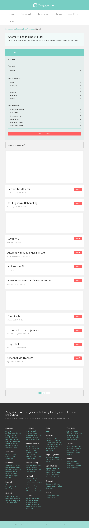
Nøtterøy (78, 448)
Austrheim (29, 433)
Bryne (56, 446)
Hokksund (8, 467)
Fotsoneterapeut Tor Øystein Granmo (29, 280)
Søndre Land (36, 504)
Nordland (29, 476)
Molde (36, 452)
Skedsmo (8, 445)
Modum (14, 471)
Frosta (35, 465)
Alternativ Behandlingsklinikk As (26, 252)
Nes (6, 441)
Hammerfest (12, 485)
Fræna (28, 448)
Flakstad (39, 483)
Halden (77, 463)
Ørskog (28, 458)
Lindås (28, 439)
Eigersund (49, 438)
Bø (52, 484)
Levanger (34, 467)
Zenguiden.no (10, 29)
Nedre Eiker (8, 473)
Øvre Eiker (8, 477)
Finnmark (8, 482)
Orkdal (48, 475)
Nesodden (11, 441)
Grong (39, 465)
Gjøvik (34, 498)
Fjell (40, 435)
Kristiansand (78, 433)
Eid (55, 457)
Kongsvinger (9, 498)
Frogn (15, 435)
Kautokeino (15, 487)
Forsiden (11, 14)
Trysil (7, 502)
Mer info (78, 189)
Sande (69, 450)
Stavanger (59, 444)
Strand (48, 446)
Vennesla (74, 439)
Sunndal (33, 454)
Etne (37, 435)
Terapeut (19, 29)
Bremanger (49, 457)
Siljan (60, 486)
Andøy (28, 481)
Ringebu (28, 504)
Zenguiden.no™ (48, 524)
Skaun (48, 477)
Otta (35, 502)
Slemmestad (9, 475)
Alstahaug (29, 479)
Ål (6, 465)
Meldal (48, 471)
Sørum (16, 445)
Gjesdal (48, 440)
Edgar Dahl (13, 344)
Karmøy (48, 442)
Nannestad (15, 439)
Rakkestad (78, 465)
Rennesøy (59, 442)
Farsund (75, 431)
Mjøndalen (8, 471)
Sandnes (49, 444)
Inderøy (28, 467)
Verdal (33, 471)
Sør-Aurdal (29, 506)
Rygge (68, 467)
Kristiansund (30, 452)
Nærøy (34, 469)
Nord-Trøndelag (28, 29)
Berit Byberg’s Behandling (22, 203)
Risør (13, 456)
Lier (20, 469)
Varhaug (54, 448)
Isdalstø (28, 437)
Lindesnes (70, 435)
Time (52, 446)
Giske (32, 448)
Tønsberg (69, 454)
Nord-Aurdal (30, 502)
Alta (6, 485)
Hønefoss (8, 469)
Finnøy (55, 438)
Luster (60, 459)
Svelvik (73, 452)
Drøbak (7, 437)
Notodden (57, 484)
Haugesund (57, 440)
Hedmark (8, 493)
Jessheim (14, 437)
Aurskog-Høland (10, 433)
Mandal (69, 437)
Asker (9, 431)
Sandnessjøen (30, 489)
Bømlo (33, 435)
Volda (39, 456)
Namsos (28, 469)
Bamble (48, 484)
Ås (6, 431)
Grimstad (14, 454)
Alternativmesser (43, 14)
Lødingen (33, 485)
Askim (68, 461)
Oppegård (8, 443)
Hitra (58, 469)
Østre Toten (29, 508)
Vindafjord (49, 450)
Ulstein (35, 456)
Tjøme (78, 452)
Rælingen (15, 443)
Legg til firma (73, 14)
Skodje (28, 454)
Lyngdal (75, 435)
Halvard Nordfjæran (19, 189)
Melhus (53, 471)
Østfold (69, 459)
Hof (68, 446)
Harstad (56, 495)
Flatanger (29, 465)
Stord (35, 439)
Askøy (28, 431)
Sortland (37, 489)
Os (32, 439)
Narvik (33, 487)
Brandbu (28, 498)
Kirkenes (8, 489)
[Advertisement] (44, 167)
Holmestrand (73, 446)
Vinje (51, 488)
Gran (38, 498)
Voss (38, 439)
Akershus (9, 428)
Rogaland (49, 435)
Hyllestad (55, 459)
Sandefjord (74, 450)
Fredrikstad (70, 463)
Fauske (33, 483)
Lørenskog (8, 439)
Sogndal (48, 461)
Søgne (68, 439)
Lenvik (48, 497)
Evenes (28, 483)
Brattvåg (28, 450)
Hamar (17, 496)
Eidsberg (74, 461)
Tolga (18, 500)
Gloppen (48, 459)
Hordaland (30, 428)
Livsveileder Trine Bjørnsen (23, 330)
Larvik (73, 448)
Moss (72, 465)
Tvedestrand (9, 458)
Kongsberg (15, 469)
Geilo (15, 465)
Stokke (69, 452)
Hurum (18, 467)
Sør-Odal (13, 500)
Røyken (15, 473)
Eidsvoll (7, 435)
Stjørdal (28, 471)
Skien (47, 488)
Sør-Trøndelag (51, 466)
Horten (80, 446)
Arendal (7, 454)
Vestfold (70, 443)
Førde (58, 457)
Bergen (35, 433)
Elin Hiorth (13, 316)
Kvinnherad (35, 437)
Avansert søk (26, 14)
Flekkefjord (70, 433)
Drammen (10, 465)
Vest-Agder (71, 428)
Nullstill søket (44, 134)
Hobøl (68, 465)
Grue (12, 496)
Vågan (32, 491)
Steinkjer (39, 469)
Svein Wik (13, 238)
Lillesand (8, 456)
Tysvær (48, 448)
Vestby (15, 447)
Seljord (55, 486)
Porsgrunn (49, 486)
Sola (53, 444)
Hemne (54, 469)
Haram (37, 448)
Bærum (18, 433)
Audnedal (70, 431)
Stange (7, 500)
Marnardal (75, 437)
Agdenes (49, 469)
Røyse (15, 475)
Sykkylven (29, 456)
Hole (13, 467)
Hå (52, 440)
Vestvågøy (38, 491)
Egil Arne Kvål (15, 266)
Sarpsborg (74, 467)
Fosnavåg (35, 446)
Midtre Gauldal (50, 473)
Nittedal (17, 441)
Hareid (34, 450)
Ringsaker (17, 498)
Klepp (53, 442)
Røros (53, 475)
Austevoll (33, 431)
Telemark (49, 481)
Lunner (36, 500)
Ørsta (33, 458)
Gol (19, 465)
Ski (13, 445)
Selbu (57, 475)
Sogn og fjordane (52, 455)
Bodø (36, 481)
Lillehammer (29, 500)
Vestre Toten (37, 506)
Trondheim (54, 477)
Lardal (69, 448)
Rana (38, 487)
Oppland (29, 495)
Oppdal (58, 473)
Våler (15, 502)
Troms (48, 492)
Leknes (28, 485)
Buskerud (9, 463)
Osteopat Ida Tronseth (20, 358)
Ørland (60, 477)
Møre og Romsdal (32, 443)
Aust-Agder (9, 452)
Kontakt (11, 21)
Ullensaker (8, 447)
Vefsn (27, 491)
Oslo (48, 428)
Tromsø (53, 497)
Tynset (11, 502)
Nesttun (28, 435)
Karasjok (8, 487)
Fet (12, 435)
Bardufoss (49, 495)
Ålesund (28, 446)
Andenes (35, 479)
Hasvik (19, 485)
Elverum (7, 496)
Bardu (32, 481)
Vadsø (13, 489)
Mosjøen (28, 487)
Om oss (59, 14)
